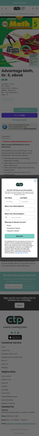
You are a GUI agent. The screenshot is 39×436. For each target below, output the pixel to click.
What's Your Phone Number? (14, 214)
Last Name (23, 198)
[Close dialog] (35, 180)
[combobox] (8, 217)
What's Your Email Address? (14, 206)
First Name (8, 198)
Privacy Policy (19, 252)
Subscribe (19, 236)
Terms (26, 252)
